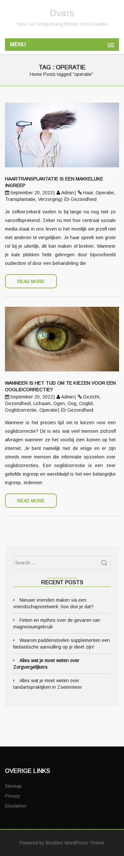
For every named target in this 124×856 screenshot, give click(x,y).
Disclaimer (16, 805)
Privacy (12, 796)
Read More (31, 281)
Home (36, 74)
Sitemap (13, 786)
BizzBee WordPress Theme (75, 842)
